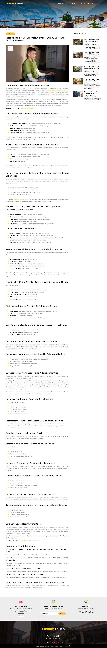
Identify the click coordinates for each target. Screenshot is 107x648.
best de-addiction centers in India (57, 90)
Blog (12, 29)
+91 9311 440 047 (58, 3)
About (45, 642)
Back (10, 33)
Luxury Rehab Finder (22, 199)
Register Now (84, 3)
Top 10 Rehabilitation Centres (29, 541)
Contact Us (65, 642)
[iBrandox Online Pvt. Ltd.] (70, 646)
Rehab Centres (71, 3)
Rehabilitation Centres (28, 108)
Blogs (59, 642)
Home (7, 29)
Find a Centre (21, 614)
